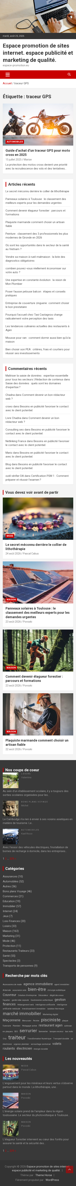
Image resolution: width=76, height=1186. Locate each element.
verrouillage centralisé (41, 1044)
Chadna (10, 395)
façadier (6, 1000)
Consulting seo (15, 429)
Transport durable (61, 1038)
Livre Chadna (13, 418)
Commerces (10, 896)
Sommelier (43, 1031)
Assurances (10, 876)
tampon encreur (56, 1031)
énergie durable (41, 1049)
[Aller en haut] (69, 1169)
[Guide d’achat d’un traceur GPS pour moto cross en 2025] (38, 124)
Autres (7, 886)
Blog (8, 464)
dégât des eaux (56, 995)
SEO (16, 1031)
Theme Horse (43, 1175)
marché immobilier (22, 1013)
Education (9, 901)
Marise (28, 159)
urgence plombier (21, 1044)
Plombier (16, 1026)
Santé (6, 955)
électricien (24, 1048)
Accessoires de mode (12, 984)
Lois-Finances (11, 921)
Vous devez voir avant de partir (31, 492)
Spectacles (9, 960)
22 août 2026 (13, 749)
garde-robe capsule (20, 1000)
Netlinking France (16, 441)
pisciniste (51, 1019)
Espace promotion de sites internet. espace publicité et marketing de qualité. (38, 52)
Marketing (9, 936)
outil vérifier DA (15, 476)
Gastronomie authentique (42, 1000)
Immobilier (9, 906)
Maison (11, 599)
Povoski (27, 621)
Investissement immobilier (34, 1009)
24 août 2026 (13, 553)
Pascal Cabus (31, 553)
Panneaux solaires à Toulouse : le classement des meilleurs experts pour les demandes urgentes (38, 612)
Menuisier (26, 1020)
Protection (9, 946)
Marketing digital (50, 1014)
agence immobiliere (38, 984)
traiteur (17, 1037)
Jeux (5, 916)
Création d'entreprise (27, 995)
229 (12, 858)
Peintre (36, 1020)
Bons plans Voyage (34, 802)
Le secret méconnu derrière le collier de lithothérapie (37, 191)
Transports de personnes (18, 965)
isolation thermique (55, 1009)
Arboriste (7, 990)
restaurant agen (51, 1025)
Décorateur (43, 995)
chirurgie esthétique (56, 990)
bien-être (37, 989)
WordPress (52, 1180)
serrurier (28, 1030)
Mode (10, 536)
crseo (9, 406)
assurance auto (19, 990)
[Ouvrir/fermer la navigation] (8, 74)
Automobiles (15, 141)
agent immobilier (61, 984)
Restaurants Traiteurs (16, 950)
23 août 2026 (13, 621)
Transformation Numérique (39, 1038)
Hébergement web (25, 1005)
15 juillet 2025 (14, 159)
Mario (9, 452)
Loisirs (26, 774)
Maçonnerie (11, 1020)
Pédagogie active (29, 1026)
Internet (7, 911)
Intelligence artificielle (45, 1005)
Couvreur (9, 995)
